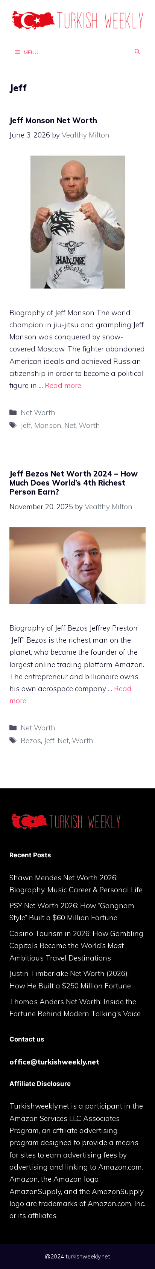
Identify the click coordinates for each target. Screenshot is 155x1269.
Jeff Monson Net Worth (53, 120)
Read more (63, 385)
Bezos (31, 740)
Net (70, 425)
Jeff (26, 425)
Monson (47, 425)
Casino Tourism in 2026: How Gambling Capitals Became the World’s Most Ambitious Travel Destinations (76, 945)
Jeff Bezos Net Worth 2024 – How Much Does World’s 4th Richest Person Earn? (73, 482)
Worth (89, 425)
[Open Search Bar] (137, 52)
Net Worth (38, 412)
